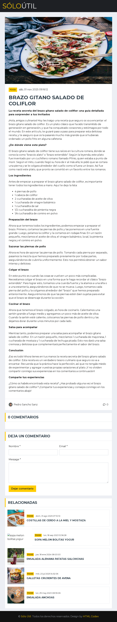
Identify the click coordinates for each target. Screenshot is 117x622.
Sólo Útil (26, 616)
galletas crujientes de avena (49, 578)
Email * (63, 446)
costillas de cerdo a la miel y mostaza (56, 520)
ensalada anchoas (40, 597)
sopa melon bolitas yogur (54, 539)
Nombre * (15, 446)
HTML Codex (91, 616)
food (13, 90)
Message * (15, 459)
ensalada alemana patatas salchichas (55, 558)
